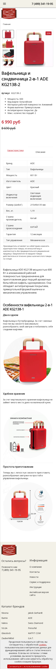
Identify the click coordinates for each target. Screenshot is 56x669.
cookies (42, 644)
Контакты (35, 571)
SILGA (4, 628)
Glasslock (6, 633)
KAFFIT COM (34, 633)
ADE (30, 618)
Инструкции (36, 587)
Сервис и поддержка (40, 582)
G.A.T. (31, 638)
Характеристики (15, 150)
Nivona (4, 612)
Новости (34, 577)
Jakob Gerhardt (35, 612)
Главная (6, 24)
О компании (36, 566)
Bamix (4, 618)
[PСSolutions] (8, 18)
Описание (40, 152)
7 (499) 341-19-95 (42, 4)
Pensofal (32, 628)
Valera (4, 623)
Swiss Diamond (35, 623)
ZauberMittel (7, 638)
